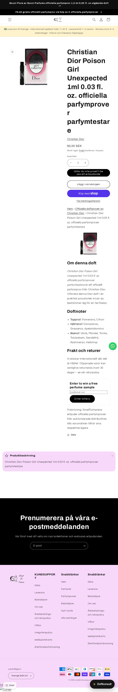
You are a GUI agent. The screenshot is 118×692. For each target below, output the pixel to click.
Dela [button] (73, 435)
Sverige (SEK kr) (20, 676)
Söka (37, 585)
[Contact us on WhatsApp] (112, 346)
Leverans (40, 592)
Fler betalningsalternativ (88, 201)
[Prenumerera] (84, 546)
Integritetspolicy (43, 632)
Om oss (39, 607)
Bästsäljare (41, 600)
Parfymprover (68, 596)
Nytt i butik (67, 611)
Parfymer (66, 589)
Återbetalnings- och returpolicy (43, 616)
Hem (70, 208)
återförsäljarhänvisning (47, 647)
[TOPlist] (5, 689)
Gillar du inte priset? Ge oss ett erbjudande (88, 172)
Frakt (82, 151)
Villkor (38, 625)
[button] (9, 19)
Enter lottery (82, 399)
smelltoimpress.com (83, 680)
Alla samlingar (69, 618)
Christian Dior (75, 139)
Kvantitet (72, 156)
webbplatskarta (43, 640)
